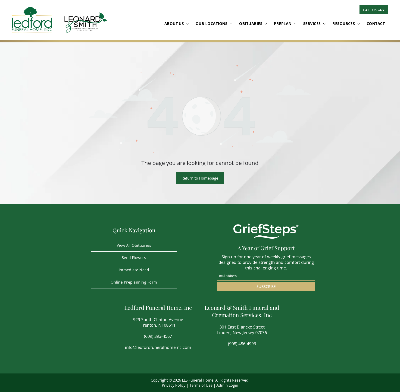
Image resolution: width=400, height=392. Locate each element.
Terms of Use (200, 385)
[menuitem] (176, 23)
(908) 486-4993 (242, 343)
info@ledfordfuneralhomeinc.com (158, 347)
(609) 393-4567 (158, 336)
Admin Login (227, 385)
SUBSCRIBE (266, 286)
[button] (373, 9)
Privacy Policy (173, 385)
